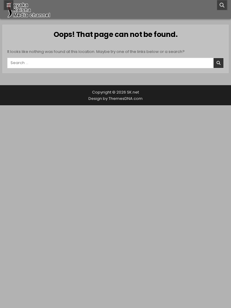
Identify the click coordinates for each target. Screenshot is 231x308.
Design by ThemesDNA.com (115, 98)
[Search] (222, 5)
